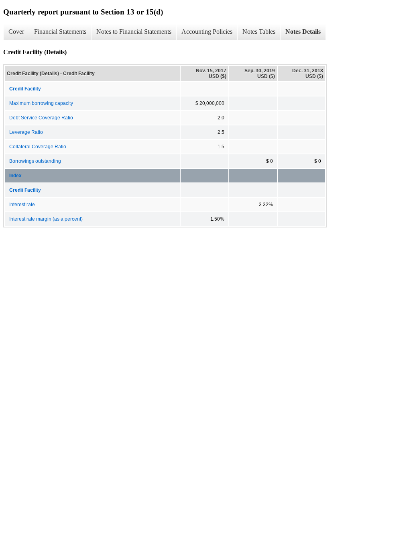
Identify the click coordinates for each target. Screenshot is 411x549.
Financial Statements (60, 31)
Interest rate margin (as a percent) (46, 219)
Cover (16, 31)
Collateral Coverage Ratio (37, 146)
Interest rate (22, 204)
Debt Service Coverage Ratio (41, 117)
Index (15, 175)
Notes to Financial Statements (133, 31)
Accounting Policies (206, 31)
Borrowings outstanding (35, 161)
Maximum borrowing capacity (41, 103)
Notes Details (303, 31)
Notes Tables (258, 31)
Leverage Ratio (26, 132)
